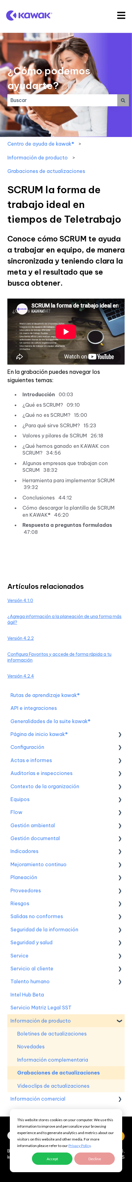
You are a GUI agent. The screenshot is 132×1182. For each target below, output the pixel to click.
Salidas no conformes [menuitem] (36, 916)
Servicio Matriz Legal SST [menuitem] (41, 1007)
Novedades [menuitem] (31, 1046)
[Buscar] (123, 100)
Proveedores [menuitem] (25, 890)
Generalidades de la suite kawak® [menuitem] (50, 721)
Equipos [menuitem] (19, 799)
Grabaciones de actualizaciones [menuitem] (58, 1073)
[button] (120, 734)
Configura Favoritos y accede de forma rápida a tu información (59, 657)
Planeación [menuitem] (23, 877)
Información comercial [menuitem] (37, 1099)
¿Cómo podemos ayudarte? (48, 78)
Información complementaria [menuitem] (52, 1060)
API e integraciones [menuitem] (33, 708)
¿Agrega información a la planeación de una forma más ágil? (64, 619)
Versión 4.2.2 (20, 638)
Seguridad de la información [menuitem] (44, 929)
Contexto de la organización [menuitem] (44, 786)
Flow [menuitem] (16, 812)
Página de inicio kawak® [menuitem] (39, 734)
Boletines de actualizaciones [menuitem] (52, 1034)
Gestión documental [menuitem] (35, 838)
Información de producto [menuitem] (40, 1021)
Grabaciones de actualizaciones (46, 171)
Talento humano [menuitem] (30, 981)
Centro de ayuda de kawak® (40, 144)
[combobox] (62, 100)
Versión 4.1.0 (20, 600)
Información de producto (37, 158)
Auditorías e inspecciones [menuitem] (41, 773)
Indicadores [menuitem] (24, 851)
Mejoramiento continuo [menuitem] (38, 864)
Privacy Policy (79, 1145)
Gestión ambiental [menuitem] (32, 825)
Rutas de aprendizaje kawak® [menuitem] (45, 695)
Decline (94, 1159)
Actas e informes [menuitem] (31, 760)
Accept (52, 1159)
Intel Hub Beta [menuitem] (27, 995)
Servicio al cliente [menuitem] (31, 968)
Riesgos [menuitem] (19, 903)
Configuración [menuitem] (27, 747)
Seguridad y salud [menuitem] (31, 942)
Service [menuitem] (19, 956)
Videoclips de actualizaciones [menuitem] (53, 1086)
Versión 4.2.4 (20, 676)
